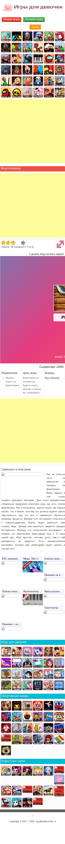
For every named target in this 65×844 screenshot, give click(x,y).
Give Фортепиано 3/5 (13, 242)
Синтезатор (51, 607)
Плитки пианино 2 (13, 591)
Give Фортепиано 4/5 (18, 242)
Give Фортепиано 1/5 (3, 242)
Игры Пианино (52, 377)
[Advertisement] (32, 131)
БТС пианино (10, 558)
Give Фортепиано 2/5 (8, 242)
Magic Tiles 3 (30, 558)
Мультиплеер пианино (36, 591)
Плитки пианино (54, 558)
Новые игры (12, 19)
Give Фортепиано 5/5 (23, 242)
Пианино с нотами (13, 624)
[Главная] (32, 10)
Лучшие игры (34, 19)
